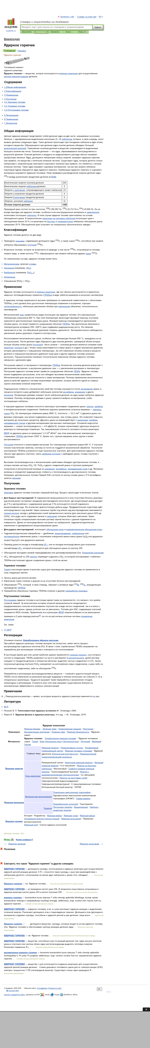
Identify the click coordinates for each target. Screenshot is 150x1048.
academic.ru (11, 31)
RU (100, 17)
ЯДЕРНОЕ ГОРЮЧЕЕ (14, 869)
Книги (68, 32)
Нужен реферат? (24, 839)
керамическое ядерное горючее (20, 952)
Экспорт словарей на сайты (14, 994)
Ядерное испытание (89, 844)
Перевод (22, 51)
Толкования (41, 32)
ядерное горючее (13, 897)
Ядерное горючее (13, 883)
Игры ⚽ (82, 32)
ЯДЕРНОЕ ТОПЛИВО (14, 964)
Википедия (26, 32)
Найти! (98, 27)
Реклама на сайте (55, 988)
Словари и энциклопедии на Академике (44, 21)
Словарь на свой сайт (87, 17)
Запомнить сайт (67, 17)
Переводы (55, 32)
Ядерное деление (17, 844)
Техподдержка (42, 988)
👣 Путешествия (12, 990)
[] (40, 615)
